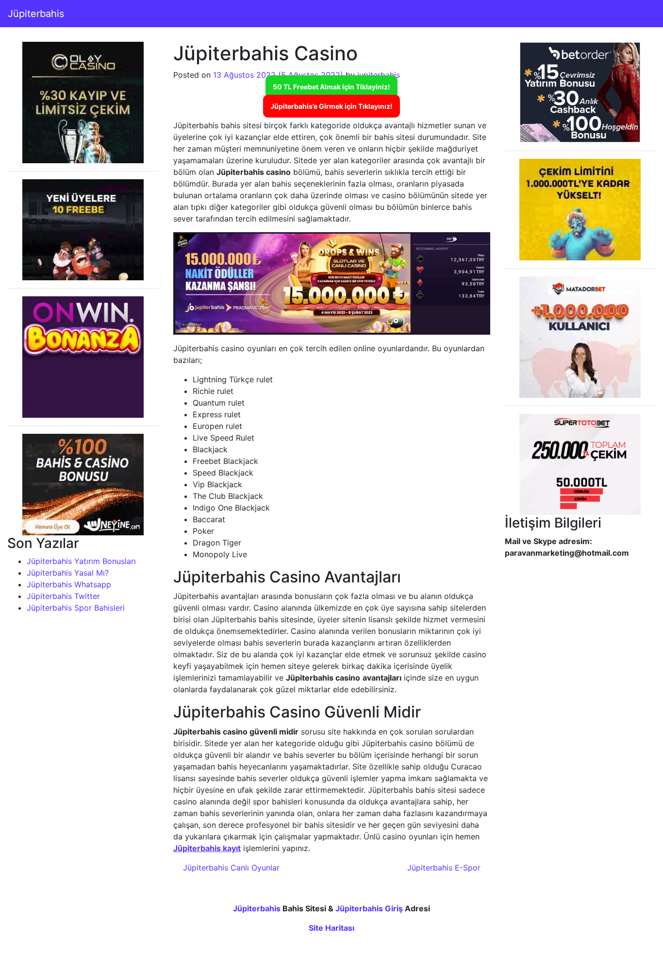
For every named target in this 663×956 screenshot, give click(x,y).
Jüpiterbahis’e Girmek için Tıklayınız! (331, 106)
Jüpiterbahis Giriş (369, 908)
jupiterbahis (378, 75)
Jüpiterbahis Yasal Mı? (68, 573)
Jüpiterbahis (36, 13)
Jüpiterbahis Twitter (63, 596)
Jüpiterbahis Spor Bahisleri (76, 608)
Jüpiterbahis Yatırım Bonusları (81, 561)
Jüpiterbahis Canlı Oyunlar (230, 867)
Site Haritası (331, 928)
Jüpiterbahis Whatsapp (69, 584)
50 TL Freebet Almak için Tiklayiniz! (331, 87)
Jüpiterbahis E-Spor (445, 867)
